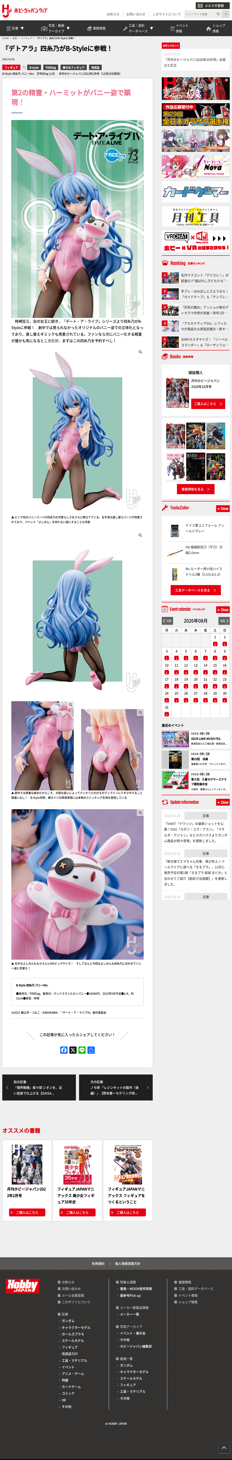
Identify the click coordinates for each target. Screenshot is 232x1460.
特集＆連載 (128, 1282)
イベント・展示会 (132, 1333)
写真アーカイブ (131, 1326)
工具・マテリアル (74, 1360)
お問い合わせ (135, 14)
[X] (72, 1050)
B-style (34, 67)
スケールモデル (73, 1340)
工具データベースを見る (192, 590)
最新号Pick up (130, 1295)
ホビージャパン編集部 (136, 1346)
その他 (66, 1406)
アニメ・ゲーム (73, 1373)
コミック (68, 1393)
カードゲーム (71, 1386)
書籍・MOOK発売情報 (136, 1288)
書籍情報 (185, 1282)
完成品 (95, 67)
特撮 (65, 1380)
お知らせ (113, 14)
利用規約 (98, 1263)
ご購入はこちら (27, 1212)
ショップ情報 (188, 1302)
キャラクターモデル (76, 1327)
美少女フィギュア (74, 67)
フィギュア (11, 67)
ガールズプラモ (73, 1334)
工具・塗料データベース (196, 1288)
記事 (206, 815)
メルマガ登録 (214, 5)
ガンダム (68, 1320)
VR (64, 1400)
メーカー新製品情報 (134, 1307)
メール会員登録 (73, 1295)
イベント (68, 1367)
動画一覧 (126, 1358)
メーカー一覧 (129, 1314)
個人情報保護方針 (127, 1263)
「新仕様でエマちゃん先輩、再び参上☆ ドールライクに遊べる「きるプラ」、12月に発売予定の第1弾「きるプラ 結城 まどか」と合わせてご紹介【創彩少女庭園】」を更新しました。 (195, 872)
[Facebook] (63, 1050)
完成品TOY (70, 1353)
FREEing (51, 67)
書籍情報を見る (192, 489)
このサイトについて (166, 14)
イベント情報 (188, 1295)
